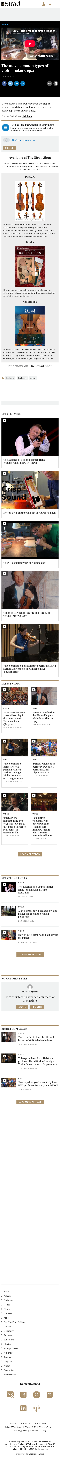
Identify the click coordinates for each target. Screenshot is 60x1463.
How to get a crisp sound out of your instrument (29, 512)
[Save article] (56, 83)
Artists (7, 1295)
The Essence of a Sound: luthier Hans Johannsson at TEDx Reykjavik (24, 461)
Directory (9, 1330)
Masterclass (10, 1374)
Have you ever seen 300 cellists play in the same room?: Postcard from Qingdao (14, 718)
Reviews (8, 1335)
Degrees (8, 1361)
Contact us (9, 1370)
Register (37, 1007)
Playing (7, 1343)
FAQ (44, 1430)
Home (7, 1291)
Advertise (9, 1352)
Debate (7, 1326)
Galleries (8, 1300)
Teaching (8, 1357)
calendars (6, 166)
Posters (30, 176)
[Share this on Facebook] (4, 83)
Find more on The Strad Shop (30, 366)
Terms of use (45, 1427)
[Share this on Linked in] (16, 83)
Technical (22, 378)
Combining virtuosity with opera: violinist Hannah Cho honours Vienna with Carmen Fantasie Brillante (42, 826)
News (7, 1309)
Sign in (19, 77)
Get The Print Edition (14, 1322)
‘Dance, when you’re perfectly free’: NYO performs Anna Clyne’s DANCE (43, 768)
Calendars (30, 301)
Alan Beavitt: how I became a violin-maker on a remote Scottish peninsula (38, 913)
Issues (7, 1304)
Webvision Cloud (36, 1454)
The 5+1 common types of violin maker (24, 562)
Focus (21, 907)
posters (45, 163)
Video (4, 24)
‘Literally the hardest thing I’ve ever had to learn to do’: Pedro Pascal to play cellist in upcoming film (14, 825)
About (7, 1365)
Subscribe (9, 1339)
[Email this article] (22, 83)
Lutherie (10, 378)
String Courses (11, 1348)
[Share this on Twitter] (10, 83)
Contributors (40, 1423)
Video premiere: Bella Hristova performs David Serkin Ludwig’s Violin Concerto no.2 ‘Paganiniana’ (29, 668)
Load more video (30, 854)
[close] (58, 77)
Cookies (34, 1430)
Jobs (6, 1317)
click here (27, 116)
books (52, 163)
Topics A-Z (30, 1427)
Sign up (9, 148)
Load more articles (30, 954)
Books (30, 242)
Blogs (6, 709)
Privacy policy (20, 1430)
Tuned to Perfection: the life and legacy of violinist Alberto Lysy (26, 614)
